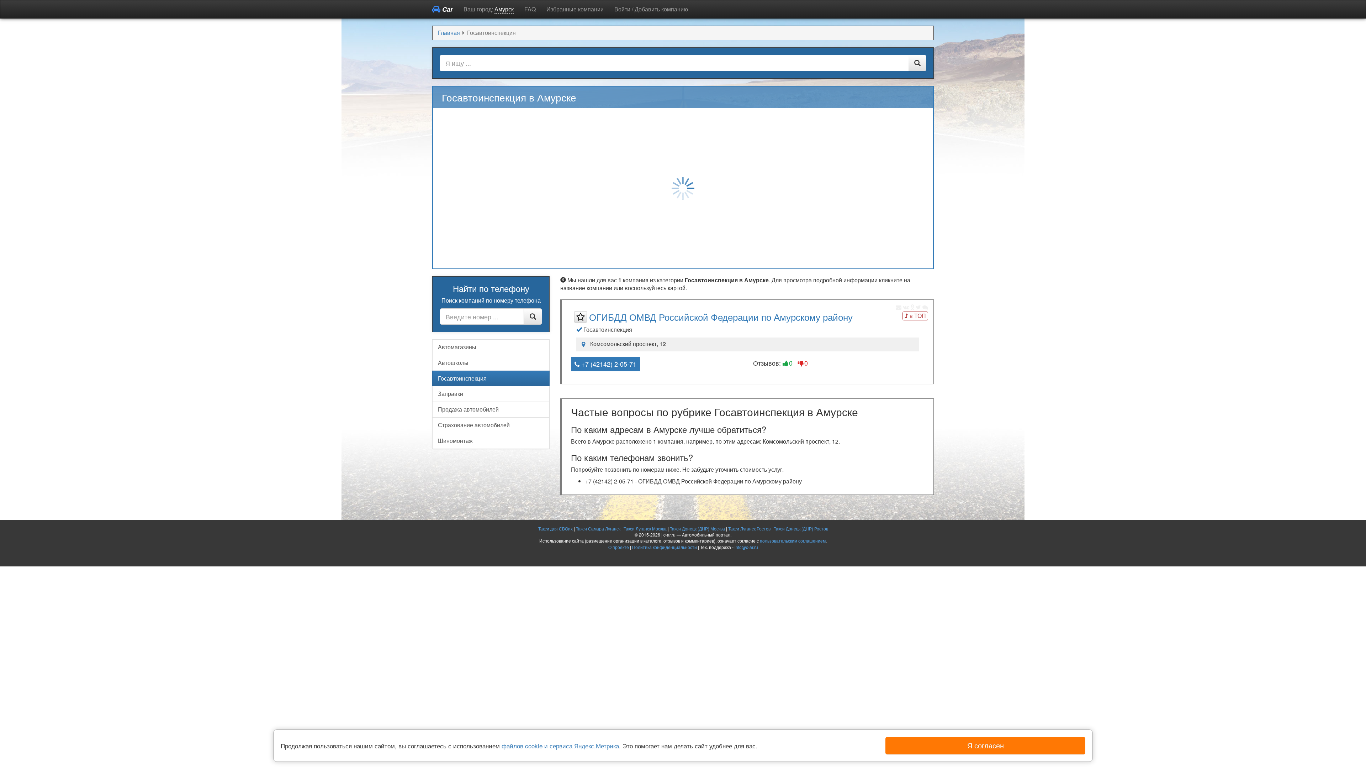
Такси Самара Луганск (598, 528)
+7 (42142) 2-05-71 (607, 363)
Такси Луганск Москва (645, 528)
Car (446, 9)
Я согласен (985, 745)
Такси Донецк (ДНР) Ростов (801, 528)
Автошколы (453, 363)
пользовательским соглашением (793, 541)
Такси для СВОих (555, 528)
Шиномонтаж (455, 440)
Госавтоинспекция (462, 378)
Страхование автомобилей (474, 425)
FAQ (530, 9)
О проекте (618, 547)
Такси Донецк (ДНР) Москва (697, 528)
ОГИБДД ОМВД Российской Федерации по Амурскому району (721, 316)
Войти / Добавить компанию (651, 9)
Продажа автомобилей (468, 409)
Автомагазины (457, 347)
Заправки (450, 393)
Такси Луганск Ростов (749, 528)
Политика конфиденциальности (664, 547)
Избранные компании (575, 9)
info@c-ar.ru (746, 547)
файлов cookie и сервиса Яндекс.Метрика (560, 745)
